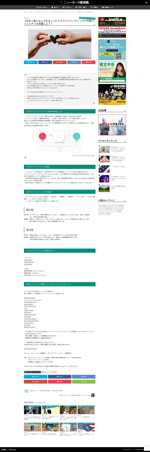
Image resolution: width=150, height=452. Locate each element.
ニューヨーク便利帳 (135, 449)
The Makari (27, 316)
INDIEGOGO (28, 260)
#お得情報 (108, 213)
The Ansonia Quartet (30, 319)
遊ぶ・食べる (43, 7)
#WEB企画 (101, 213)
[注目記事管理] (112, 135)
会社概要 (3, 449)
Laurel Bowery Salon (30, 314)
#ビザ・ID (114, 205)
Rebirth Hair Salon (29, 327)
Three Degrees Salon (30, 302)
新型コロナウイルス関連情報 (50, 372)
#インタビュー (102, 211)
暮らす (56, 7)
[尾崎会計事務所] (112, 81)
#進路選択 (119, 211)
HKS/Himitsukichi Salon (31, 321)
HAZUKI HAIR (28, 310)
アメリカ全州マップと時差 (117, 166)
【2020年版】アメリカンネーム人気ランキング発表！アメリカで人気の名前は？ (118, 158)
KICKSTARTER (29, 262)
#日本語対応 (121, 205)
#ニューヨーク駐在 (119, 208)
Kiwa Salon (27, 325)
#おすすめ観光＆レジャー (104, 205)
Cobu (25, 308)
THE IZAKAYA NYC (30, 306)
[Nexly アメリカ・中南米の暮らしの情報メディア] (112, 59)
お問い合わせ (12, 449)
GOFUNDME (28, 264)
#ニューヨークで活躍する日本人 (106, 208)
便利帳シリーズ (109, 7)
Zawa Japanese (28, 304)
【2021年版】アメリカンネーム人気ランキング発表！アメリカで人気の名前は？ (118, 149)
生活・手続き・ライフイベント (33, 372)
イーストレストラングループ (33, 300)
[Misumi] (112, 104)
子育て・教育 (82, 7)
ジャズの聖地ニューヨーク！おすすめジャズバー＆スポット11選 (118, 178)
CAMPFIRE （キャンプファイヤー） (35, 275)
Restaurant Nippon (29, 298)
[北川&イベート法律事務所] (112, 37)
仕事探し (95, 7)
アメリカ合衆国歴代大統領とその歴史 (118, 187)
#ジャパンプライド (111, 211)
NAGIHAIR (27, 312)
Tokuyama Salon (29, 323)
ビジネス (68, 7)
